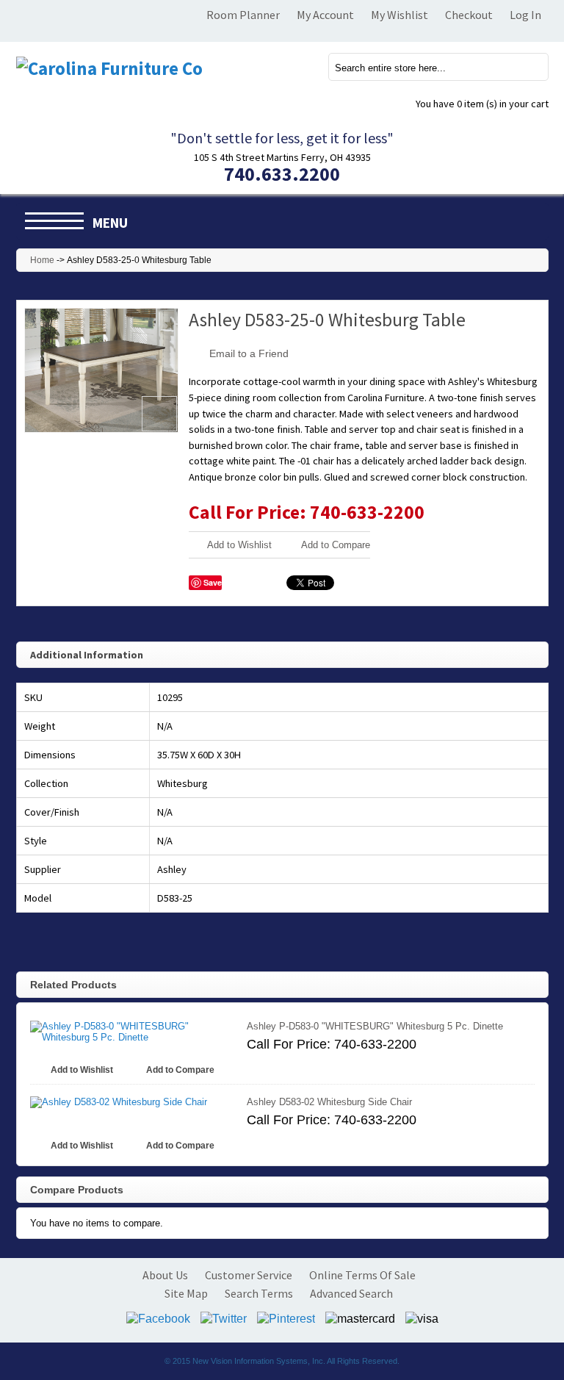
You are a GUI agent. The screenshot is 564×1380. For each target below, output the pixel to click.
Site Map (186, 1293)
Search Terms (259, 1293)
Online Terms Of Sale (362, 1275)
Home (42, 260)
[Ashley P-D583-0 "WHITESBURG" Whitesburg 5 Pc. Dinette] (131, 1032)
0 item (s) (482, 103)
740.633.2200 (282, 174)
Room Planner (243, 14)
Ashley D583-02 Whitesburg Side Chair (329, 1101)
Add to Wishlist (239, 544)
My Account (325, 14)
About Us (165, 1275)
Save (212, 582)
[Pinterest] (286, 1318)
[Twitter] (223, 1318)
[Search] (528, 66)
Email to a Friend (249, 353)
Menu (110, 222)
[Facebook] (158, 1318)
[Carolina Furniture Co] (109, 68)
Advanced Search (351, 1293)
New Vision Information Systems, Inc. (258, 1360)
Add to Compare (335, 544)
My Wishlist (399, 14)
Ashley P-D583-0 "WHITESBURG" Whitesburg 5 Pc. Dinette (375, 1026)
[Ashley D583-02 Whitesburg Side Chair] (131, 1102)
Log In (525, 14)
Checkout (469, 14)
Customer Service (248, 1275)
